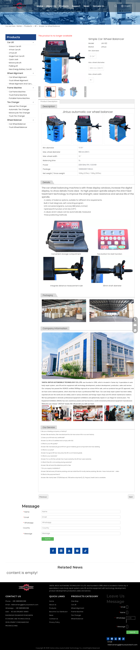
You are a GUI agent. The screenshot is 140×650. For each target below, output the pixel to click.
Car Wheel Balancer (17, 124)
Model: (91, 43)
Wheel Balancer (14, 120)
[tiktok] (85, 551)
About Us (51, 6)
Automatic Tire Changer (19, 109)
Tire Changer (13, 102)
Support (76, 6)
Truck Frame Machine (18, 95)
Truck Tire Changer (17, 116)
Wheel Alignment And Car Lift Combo (22, 84)
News (86, 6)
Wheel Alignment (15, 73)
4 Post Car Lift (14, 49)
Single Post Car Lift (16, 56)
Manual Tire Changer (18, 106)
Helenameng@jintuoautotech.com (24, 605)
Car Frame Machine (17, 91)
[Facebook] (53, 551)
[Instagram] (77, 551)
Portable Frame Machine (19, 98)
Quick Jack (13, 59)
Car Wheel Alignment (18, 77)
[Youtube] (69, 551)
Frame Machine (14, 87)
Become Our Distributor (58, 612)
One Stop (74, 601)
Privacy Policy (54, 622)
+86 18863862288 (22, 608)
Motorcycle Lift (15, 62)
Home (40, 6)
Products (64, 6)
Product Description (49, 101)
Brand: (91, 47)
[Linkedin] (61, 551)
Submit (47, 539)
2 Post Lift (13, 53)
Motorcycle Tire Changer (19, 112)
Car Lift (10, 42)
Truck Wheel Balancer (18, 127)
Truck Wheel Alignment (18, 80)
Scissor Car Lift (15, 46)
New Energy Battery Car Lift (20, 69)
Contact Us (98, 6)
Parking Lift (13, 66)
